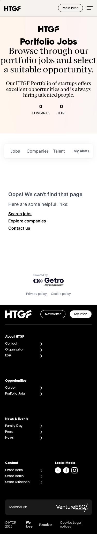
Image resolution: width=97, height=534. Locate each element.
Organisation (14, 349)
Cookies (66, 522)
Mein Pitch (70, 8)
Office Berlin (14, 476)
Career (10, 387)
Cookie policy (61, 294)
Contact (11, 343)
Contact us (19, 228)
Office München (17, 482)
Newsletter (53, 314)
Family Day (14, 426)
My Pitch (80, 314)
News (9, 437)
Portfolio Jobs (15, 393)
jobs (15, 151)
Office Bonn (14, 470)
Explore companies (27, 220)
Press (9, 431)
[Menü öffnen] (90, 8)
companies (38, 151)
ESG (8, 355)
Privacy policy (36, 294)
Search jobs (20, 213)
